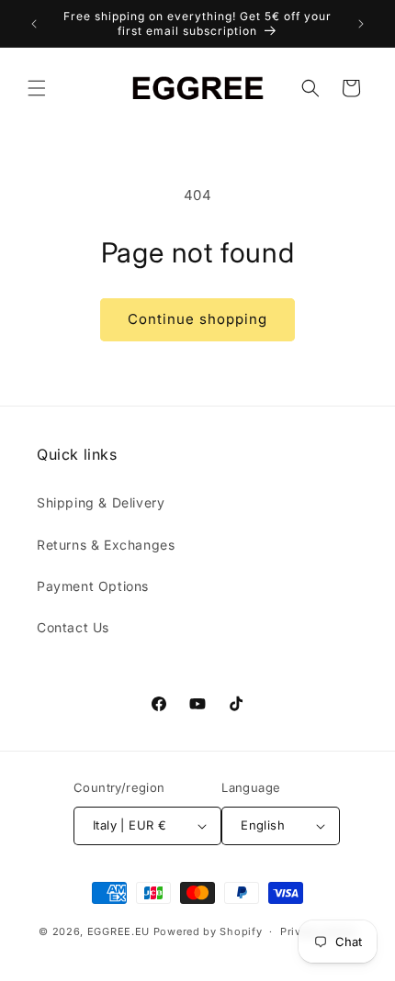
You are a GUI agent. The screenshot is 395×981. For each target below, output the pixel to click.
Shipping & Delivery (100, 502)
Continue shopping (197, 319)
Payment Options (93, 586)
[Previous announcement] (34, 24)
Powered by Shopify (208, 931)
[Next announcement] (361, 24)
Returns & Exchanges (106, 544)
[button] (37, 88)
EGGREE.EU (118, 931)
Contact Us (73, 627)
